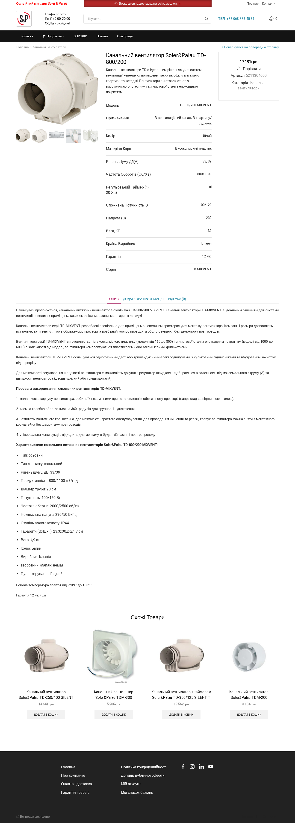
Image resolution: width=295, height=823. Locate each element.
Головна (27, 36)
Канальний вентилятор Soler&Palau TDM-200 (248, 695)
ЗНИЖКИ (80, 36)
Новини (102, 36)
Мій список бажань (137, 792)
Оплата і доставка (76, 784)
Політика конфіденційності (144, 767)
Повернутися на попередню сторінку (251, 47)
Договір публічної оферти (143, 775)
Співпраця (125, 36)
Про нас (253, 3)
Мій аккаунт (131, 784)
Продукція (54, 36)
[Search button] (206, 18)
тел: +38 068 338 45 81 (236, 19)
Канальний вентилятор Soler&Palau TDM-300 (113, 695)
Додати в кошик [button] (46, 714)
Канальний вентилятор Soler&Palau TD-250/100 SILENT (46, 695)
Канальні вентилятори (49, 47)
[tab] (114, 299)
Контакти (268, 3)
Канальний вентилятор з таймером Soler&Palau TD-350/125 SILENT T (181, 695)
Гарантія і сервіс (75, 792)
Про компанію (73, 775)
